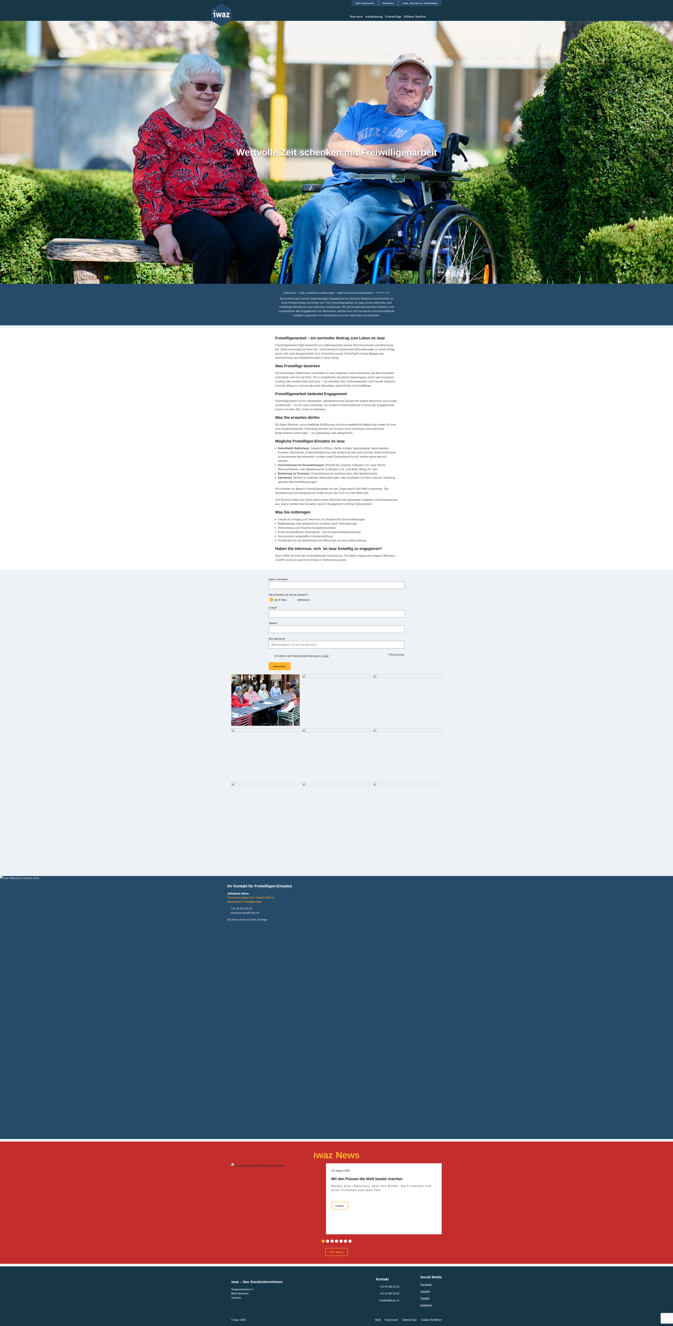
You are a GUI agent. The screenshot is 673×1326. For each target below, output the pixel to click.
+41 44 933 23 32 (389, 1293)
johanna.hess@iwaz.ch (245, 912)
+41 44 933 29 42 (241, 908)
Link (325, 656)
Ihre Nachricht (277, 638)
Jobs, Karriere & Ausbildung (316, 293)
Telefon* (273, 623)
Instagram (426, 1305)
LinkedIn (425, 1291)
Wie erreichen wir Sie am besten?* (288, 594)
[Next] (449, 1202)
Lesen (340, 1206)
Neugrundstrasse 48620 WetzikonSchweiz (242, 1293)
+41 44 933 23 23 (389, 1286)
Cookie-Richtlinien (431, 1319)
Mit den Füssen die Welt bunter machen (366, 1179)
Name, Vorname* (278, 579)
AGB (378, 1319)
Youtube (425, 1298)
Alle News (336, 1252)
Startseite (289, 293)
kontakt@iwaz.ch (389, 1300)
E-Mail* (273, 607)
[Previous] (223, 1202)
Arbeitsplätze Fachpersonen (355, 293)
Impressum (391, 1319)
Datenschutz (409, 1319)
